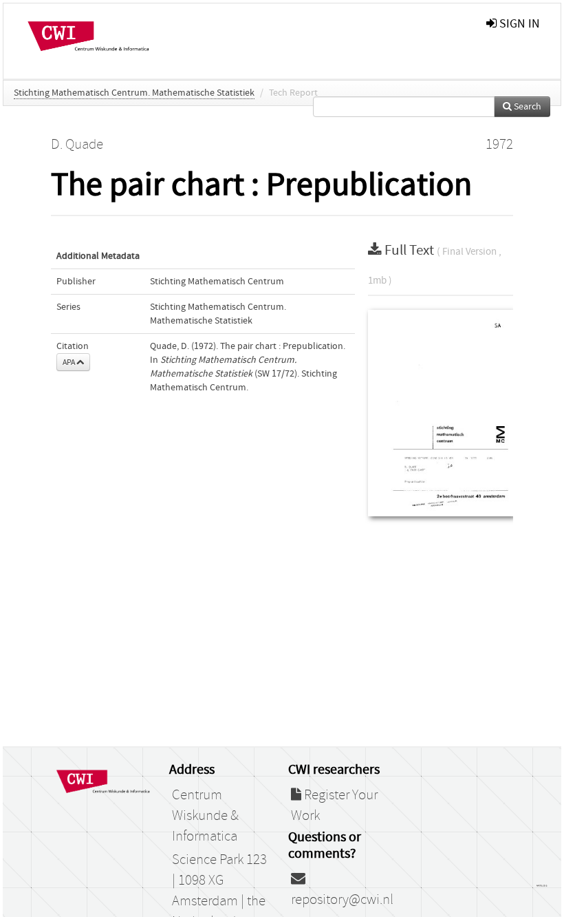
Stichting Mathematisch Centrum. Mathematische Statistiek (134, 92)
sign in (518, 24)
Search (526, 106)
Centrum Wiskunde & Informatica (205, 816)
